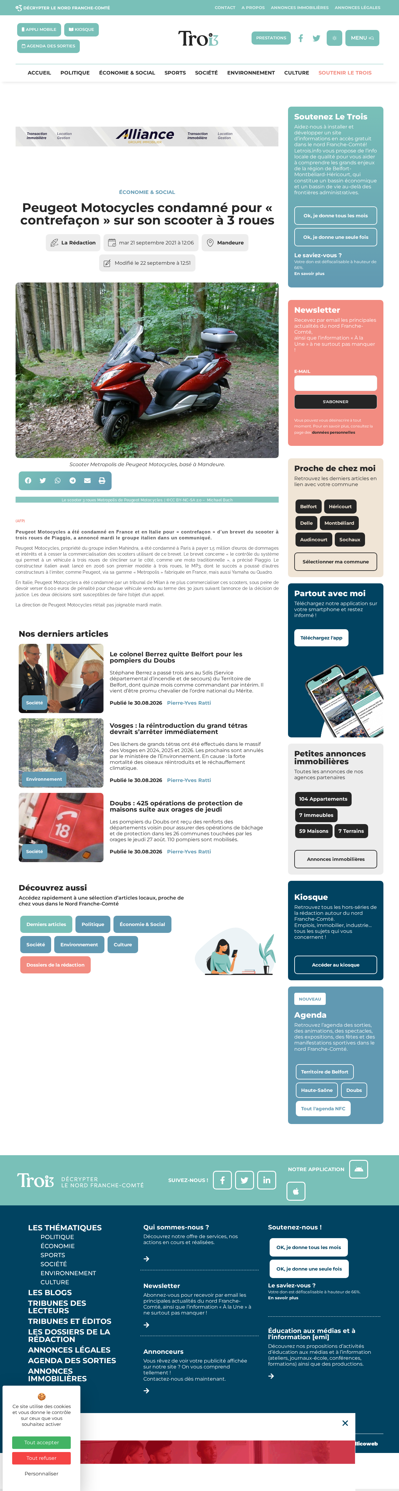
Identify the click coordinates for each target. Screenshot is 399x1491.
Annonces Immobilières (300, 8)
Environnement (251, 72)
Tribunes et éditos (69, 1321)
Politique (75, 72)
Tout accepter (41, 1442)
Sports (175, 72)
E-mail (302, 371)
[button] (28, 481)
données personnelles (333, 432)
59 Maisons (314, 831)
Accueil (39, 72)
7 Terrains (351, 831)
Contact (225, 8)
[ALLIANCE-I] (147, 168)
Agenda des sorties (72, 1360)
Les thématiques (65, 1228)
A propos (253, 8)
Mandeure (230, 243)
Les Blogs (50, 1292)
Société (206, 72)
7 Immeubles (316, 815)
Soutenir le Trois (345, 72)
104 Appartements (323, 799)
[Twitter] (316, 38)
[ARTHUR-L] (199, 1452)
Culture (296, 72)
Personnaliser (41, 1474)
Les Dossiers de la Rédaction (69, 1335)
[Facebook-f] (301, 38)
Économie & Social (127, 72)
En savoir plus (309, 273)
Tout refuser (41, 1458)
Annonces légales (357, 8)
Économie (58, 1246)
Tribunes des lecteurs (57, 1307)
